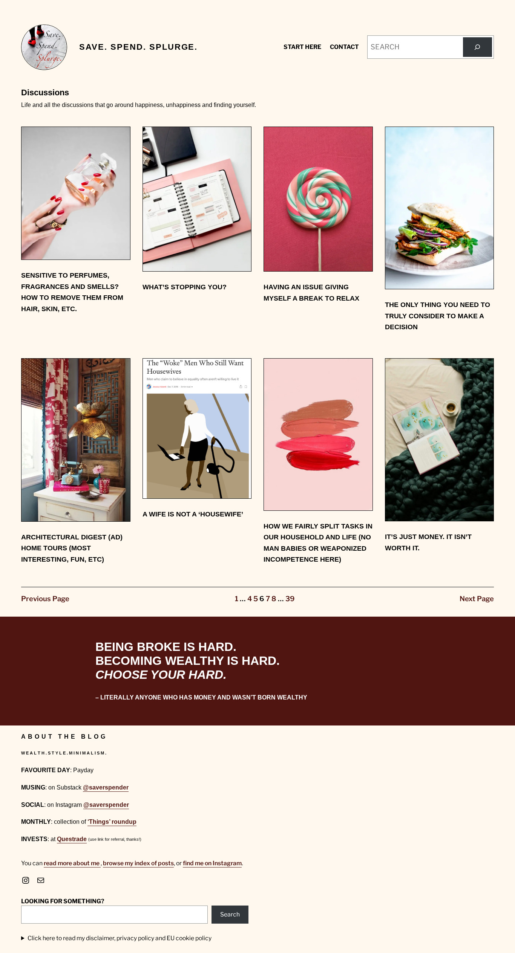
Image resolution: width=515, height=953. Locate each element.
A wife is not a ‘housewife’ (193, 514)
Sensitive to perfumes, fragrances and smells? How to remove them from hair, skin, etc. (72, 292)
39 (289, 598)
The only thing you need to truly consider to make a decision (437, 316)
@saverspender (106, 787)
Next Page (477, 598)
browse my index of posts (138, 863)
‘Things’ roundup (111, 822)
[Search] (477, 47)
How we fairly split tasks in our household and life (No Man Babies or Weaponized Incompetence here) (318, 543)
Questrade (72, 839)
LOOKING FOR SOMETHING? (62, 901)
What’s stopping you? (185, 287)
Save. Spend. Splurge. (138, 47)
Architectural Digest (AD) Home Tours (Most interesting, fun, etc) (72, 548)
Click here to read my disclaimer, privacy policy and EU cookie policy (120, 938)
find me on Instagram (212, 863)
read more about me (72, 863)
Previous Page (45, 598)
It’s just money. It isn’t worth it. (428, 542)
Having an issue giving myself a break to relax (311, 292)
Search (230, 914)
